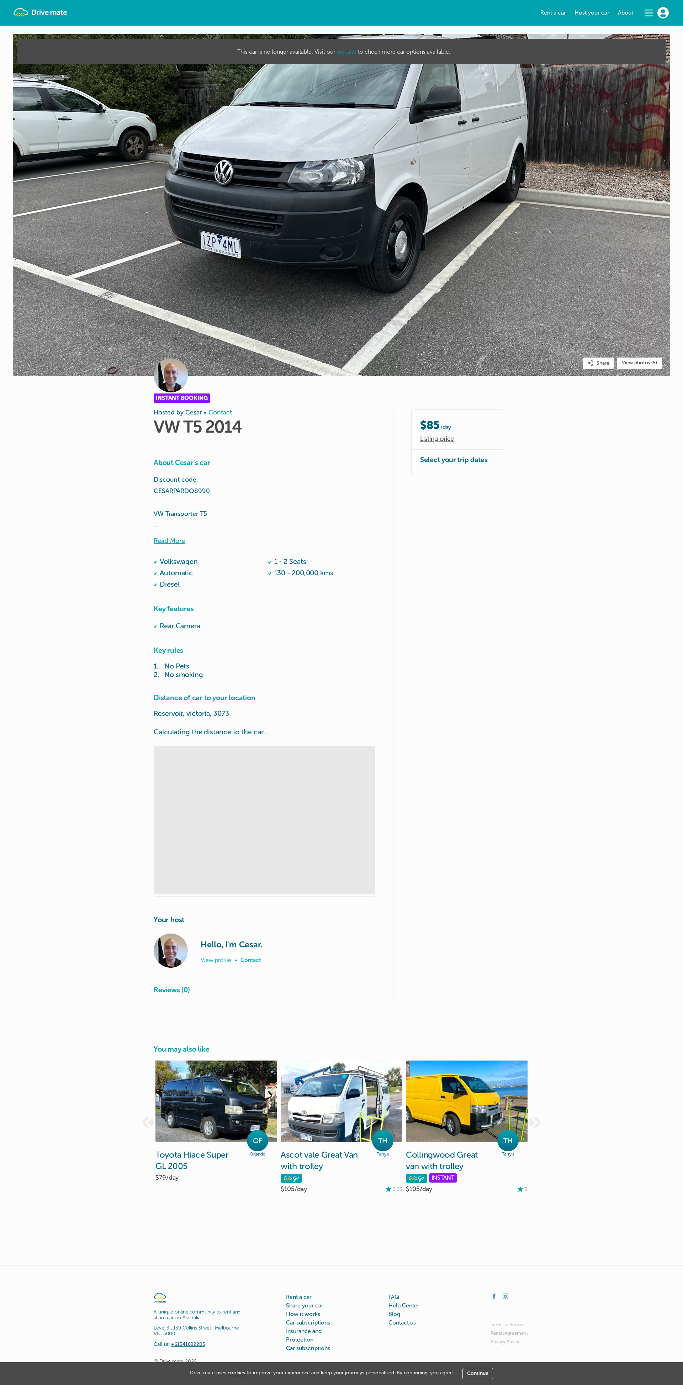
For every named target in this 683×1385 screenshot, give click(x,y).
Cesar (193, 412)
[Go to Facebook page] (494, 1295)
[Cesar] (171, 951)
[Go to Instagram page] (505, 1295)
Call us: (179, 1344)
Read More (169, 541)
